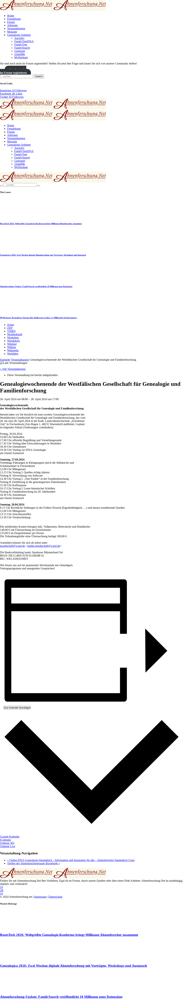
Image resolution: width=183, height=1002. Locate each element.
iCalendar (5, 839)
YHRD (11, 331)
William (11, 347)
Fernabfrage (14, 18)
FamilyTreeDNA (24, 41)
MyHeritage (21, 57)
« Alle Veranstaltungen (13, 368)
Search (39, 76)
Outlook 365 (7, 843)
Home (10, 15)
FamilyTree (20, 44)
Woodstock (13, 340)
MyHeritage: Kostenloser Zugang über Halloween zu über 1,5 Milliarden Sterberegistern (38, 318)
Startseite (5, 359)
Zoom (10, 324)
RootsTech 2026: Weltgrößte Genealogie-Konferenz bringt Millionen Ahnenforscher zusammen (41, 223)
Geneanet (19, 50)
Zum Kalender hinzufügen (17, 707)
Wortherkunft (14, 334)
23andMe (19, 54)
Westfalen (12, 353)
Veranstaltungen (16, 28)
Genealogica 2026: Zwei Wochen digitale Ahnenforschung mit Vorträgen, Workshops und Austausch (43, 255)
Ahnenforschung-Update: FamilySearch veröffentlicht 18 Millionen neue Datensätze (36, 286)
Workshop (13, 337)
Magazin (12, 31)
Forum (11, 22)
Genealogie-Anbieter (19, 34)
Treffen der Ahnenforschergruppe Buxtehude (33, 863)
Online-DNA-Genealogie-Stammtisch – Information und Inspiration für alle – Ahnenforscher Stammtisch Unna (71, 860)
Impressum (40, 896)
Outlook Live (7, 846)
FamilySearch (22, 47)
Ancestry (19, 38)
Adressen (12, 25)
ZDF (10, 327)
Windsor (12, 343)
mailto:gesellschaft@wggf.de (43, 545)
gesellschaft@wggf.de (12, 545)
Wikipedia (13, 350)
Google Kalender (9, 836)
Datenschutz (55, 896)
